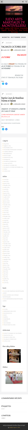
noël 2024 (2, 408)
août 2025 (6, 189)
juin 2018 (6, 271)
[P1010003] (15, 352)
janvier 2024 (7, 203)
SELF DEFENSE (7, 323)
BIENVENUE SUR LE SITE (10, 311)
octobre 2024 (7, 197)
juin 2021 (6, 238)
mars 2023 (6, 212)
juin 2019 (6, 263)
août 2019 (6, 261)
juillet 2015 (6, 279)
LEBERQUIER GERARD (20, 50)
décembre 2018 (7, 269)
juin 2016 (6, 275)
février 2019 (6, 265)
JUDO (5, 315)
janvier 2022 (6, 230)
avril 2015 (6, 282)
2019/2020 (6, 144)
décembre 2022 (7, 216)
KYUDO (6, 321)
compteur (3, 418)
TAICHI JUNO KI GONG (9, 325)
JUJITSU (6, 317)
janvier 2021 (6, 242)
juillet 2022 (6, 222)
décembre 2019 (7, 255)
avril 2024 (6, 199)
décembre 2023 (7, 205)
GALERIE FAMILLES (8, 151)
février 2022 (6, 228)
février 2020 (7, 251)
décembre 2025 (7, 185)
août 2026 (6, 179)
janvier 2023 (6, 214)
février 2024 (6, 201)
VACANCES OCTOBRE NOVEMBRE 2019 (13, 167)
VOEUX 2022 (7, 171)
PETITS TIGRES (7, 155)
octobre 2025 (7, 187)
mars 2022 (6, 226)
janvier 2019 (6, 267)
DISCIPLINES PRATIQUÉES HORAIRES (13, 149)
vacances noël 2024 (8, 163)
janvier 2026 (7, 183)
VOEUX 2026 (7, 341)
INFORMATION (8, 153)
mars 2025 (6, 191)
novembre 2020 (7, 245)
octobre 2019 (6, 257)
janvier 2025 (6, 193)
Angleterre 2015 (7, 146)
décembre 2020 (7, 244)
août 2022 (6, 220)
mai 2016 (6, 277)
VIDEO (5, 169)
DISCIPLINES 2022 (8, 148)
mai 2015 (6, 280)
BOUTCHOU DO (8, 313)
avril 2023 (6, 210)
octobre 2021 (6, 234)
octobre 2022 (7, 218)
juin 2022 (6, 224)
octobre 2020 (7, 247)
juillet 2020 (6, 249)
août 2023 (6, 209)
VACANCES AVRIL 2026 (9, 337)
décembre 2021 (7, 232)
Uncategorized (9, 42)
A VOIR (5, 309)
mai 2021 (6, 240)
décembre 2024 (7, 195)
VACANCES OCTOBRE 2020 (13, 46)
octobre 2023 (7, 207)
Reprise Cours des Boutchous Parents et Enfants (12, 99)
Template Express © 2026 (14, 427)
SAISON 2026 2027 (8, 335)
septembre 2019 (7, 259)
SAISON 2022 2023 (8, 157)
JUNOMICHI (7, 319)
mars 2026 (6, 181)
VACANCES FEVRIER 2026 (10, 161)
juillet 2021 (6, 236)
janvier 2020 (7, 253)
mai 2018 (6, 273)
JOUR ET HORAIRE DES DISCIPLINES (13, 333)
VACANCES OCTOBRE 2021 (10, 165)
